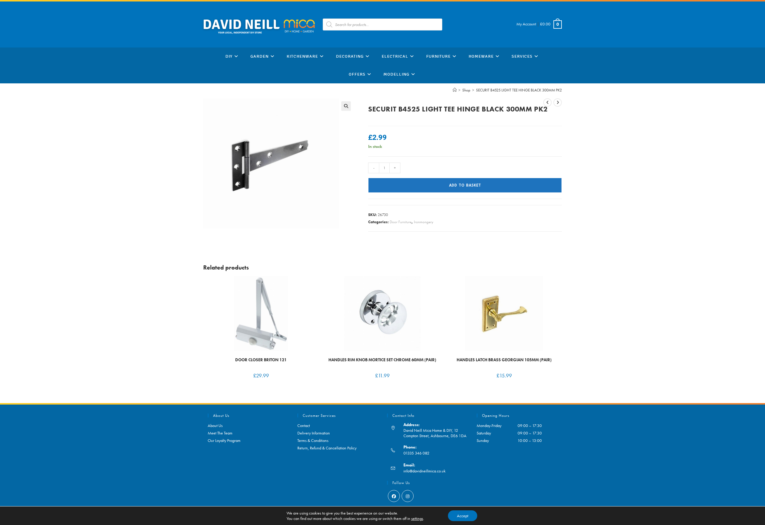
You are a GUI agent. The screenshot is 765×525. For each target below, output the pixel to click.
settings (417, 518)
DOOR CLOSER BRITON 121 (261, 359)
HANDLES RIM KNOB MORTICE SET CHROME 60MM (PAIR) (382, 359)
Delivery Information (313, 433)
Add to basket (465, 185)
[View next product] (557, 102)
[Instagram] (408, 496)
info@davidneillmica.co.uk (424, 471)
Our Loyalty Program (224, 440)
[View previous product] (547, 102)
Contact (303, 425)
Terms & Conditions (312, 440)
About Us (215, 425)
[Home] (455, 90)
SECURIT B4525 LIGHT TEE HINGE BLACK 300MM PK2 (519, 90)
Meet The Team (220, 433)
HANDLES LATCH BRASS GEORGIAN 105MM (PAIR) (504, 359)
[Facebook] (394, 496)
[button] (346, 106)
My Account (526, 24)
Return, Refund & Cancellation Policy (327, 448)
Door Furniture (400, 221)
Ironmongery (423, 221)
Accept (462, 515)
